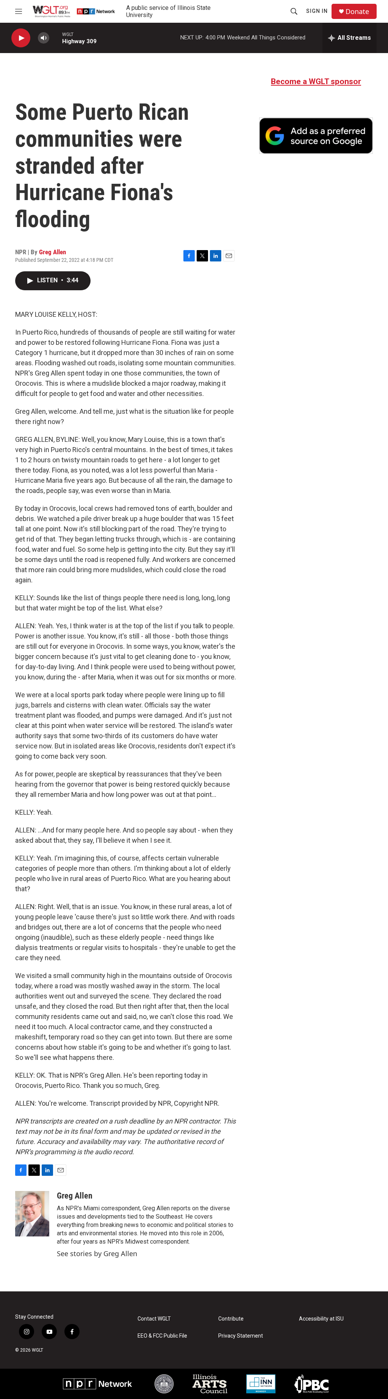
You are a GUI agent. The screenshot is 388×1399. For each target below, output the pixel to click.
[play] (21, 38)
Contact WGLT (154, 1319)
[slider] (56, 38)
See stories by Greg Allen (97, 1253)
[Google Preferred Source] (316, 135)
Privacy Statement (240, 1336)
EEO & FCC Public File (162, 1336)
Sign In (317, 11)
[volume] (43, 38)
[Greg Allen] (32, 1213)
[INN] (260, 1383)
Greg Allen (52, 252)
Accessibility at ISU (321, 1319)
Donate (357, 12)
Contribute (231, 1319)
